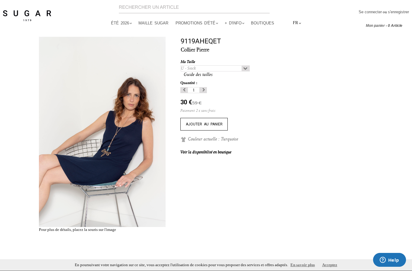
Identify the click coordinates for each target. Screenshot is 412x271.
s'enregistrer (398, 12)
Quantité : (188, 82)
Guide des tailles (198, 74)
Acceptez (329, 265)
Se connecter (370, 12)
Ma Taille (188, 62)
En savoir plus (302, 265)
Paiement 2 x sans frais (197, 111)
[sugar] (27, 16)
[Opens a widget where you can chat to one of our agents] (389, 260)
